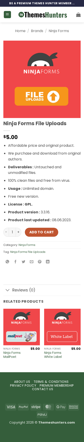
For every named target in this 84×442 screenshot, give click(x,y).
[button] (7, 14)
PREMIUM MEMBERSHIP (57, 385)
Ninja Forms (59, 30)
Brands (37, 30)
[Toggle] (7, 290)
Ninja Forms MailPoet (12, 355)
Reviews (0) (23, 290)
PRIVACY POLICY (23, 385)
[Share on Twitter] (23, 262)
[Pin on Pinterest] (39, 262)
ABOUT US (22, 382)
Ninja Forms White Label (53, 355)
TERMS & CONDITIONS (51, 382)
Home (20, 30)
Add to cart (41, 232)
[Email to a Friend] (31, 262)
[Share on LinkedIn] (48, 262)
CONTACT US (42, 389)
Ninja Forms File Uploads (27, 252)
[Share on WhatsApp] (7, 262)
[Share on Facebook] (15, 262)
